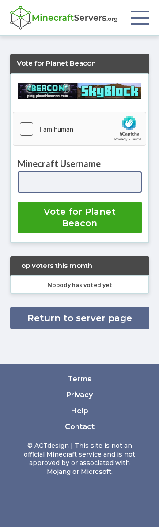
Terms (79, 379)
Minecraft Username (59, 163)
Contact (80, 426)
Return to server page (79, 318)
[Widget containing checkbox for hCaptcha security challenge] (79, 129)
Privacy (79, 395)
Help (79, 411)
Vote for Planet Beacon (80, 217)
